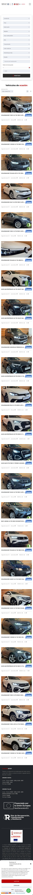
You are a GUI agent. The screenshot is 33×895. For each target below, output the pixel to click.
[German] (10, 893)
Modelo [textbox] (6, 31)
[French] (8, 893)
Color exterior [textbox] (7, 48)
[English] (6, 893)
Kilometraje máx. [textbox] (8, 53)
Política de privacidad (20, 893)
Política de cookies (11, 893)
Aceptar (16, 881)
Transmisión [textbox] (7, 44)
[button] (30, 864)
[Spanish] (4, 893)
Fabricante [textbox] (6, 27)
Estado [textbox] (5, 57)
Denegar (16, 885)
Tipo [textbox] (5, 23)
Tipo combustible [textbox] (8, 35)
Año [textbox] (5, 40)
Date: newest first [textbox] (6, 91)
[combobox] (7, 91)
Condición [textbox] (6, 18)
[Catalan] (2, 893)
